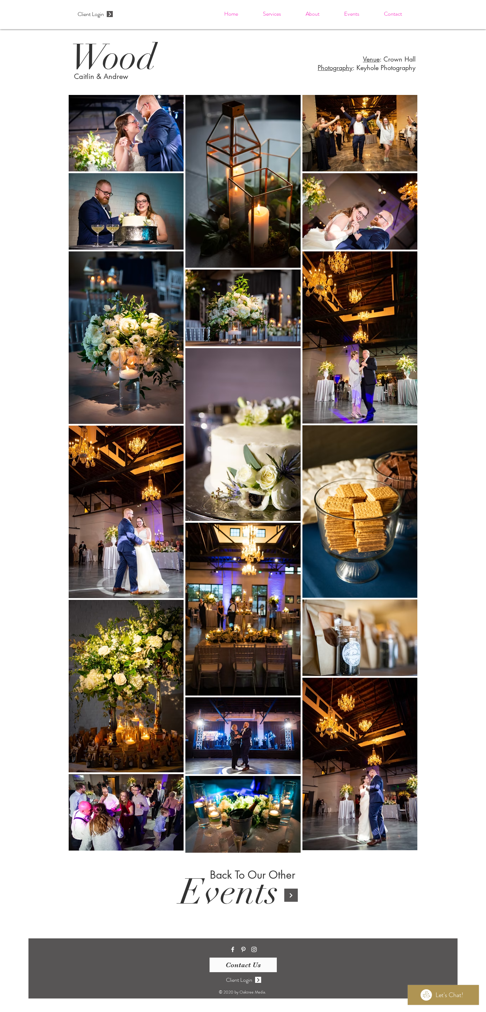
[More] (110, 14)
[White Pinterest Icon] (243, 949)
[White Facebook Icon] (232, 949)
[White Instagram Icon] (254, 949)
